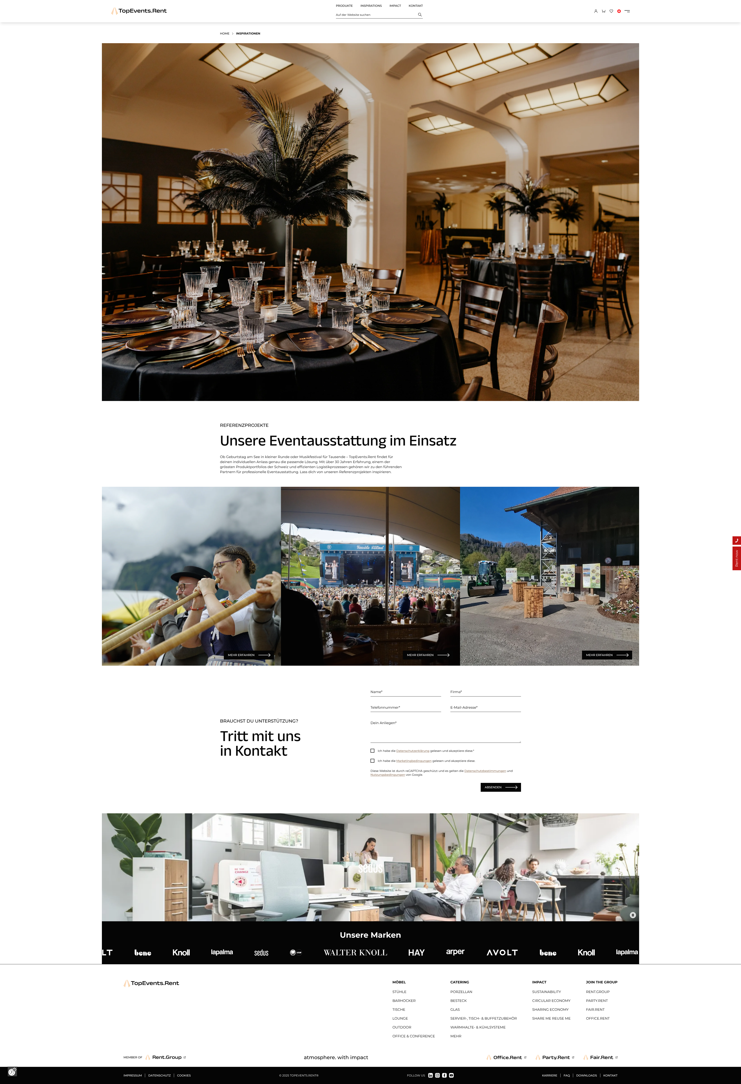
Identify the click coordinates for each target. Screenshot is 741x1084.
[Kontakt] (737, 540)
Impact (395, 6)
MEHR (455, 1036)
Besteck (458, 1001)
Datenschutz (159, 1075)
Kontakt (416, 6)
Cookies (184, 1075)
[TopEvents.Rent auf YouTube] (451, 1075)
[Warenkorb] (603, 11)
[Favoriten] (611, 11)
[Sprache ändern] (619, 11)
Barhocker (404, 1001)
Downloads (586, 1075)
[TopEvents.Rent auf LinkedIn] (430, 1075)
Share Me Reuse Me (551, 1018)
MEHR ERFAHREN (241, 655)
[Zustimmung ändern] (12, 1071)
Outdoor (401, 1027)
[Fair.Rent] (600, 1057)
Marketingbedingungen (414, 761)
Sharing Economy (550, 1009)
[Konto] (596, 11)
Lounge (400, 1018)
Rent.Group (598, 992)
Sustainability (546, 992)
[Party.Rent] (554, 1057)
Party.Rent (597, 1001)
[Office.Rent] (506, 1057)
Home (224, 33)
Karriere (549, 1075)
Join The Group (602, 982)
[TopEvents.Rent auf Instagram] (437, 1075)
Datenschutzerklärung (412, 751)
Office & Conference (413, 1036)
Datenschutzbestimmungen (485, 771)
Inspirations (371, 6)
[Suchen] (420, 15)
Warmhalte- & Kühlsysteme (478, 1027)
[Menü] (627, 11)
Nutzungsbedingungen (387, 775)
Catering (459, 982)
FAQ (567, 1075)
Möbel (399, 982)
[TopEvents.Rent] (139, 11)
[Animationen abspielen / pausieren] (633, 915)
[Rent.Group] (165, 1057)
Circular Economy (551, 1001)
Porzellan (461, 992)
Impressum (133, 1075)
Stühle (399, 992)
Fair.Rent (595, 1009)
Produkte (344, 6)
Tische (398, 1009)
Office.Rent (598, 1018)
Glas (455, 1009)
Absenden (493, 787)
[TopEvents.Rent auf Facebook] (444, 1075)
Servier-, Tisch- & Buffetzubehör (483, 1018)
